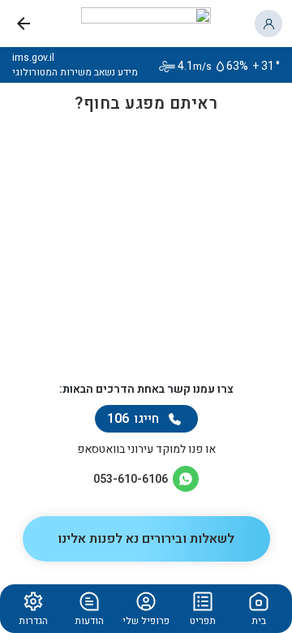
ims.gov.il (33, 57)
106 (133, 418)
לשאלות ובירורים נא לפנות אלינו (146, 539)
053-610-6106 (130, 479)
